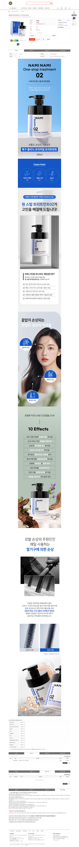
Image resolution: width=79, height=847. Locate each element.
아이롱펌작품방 (40, 8)
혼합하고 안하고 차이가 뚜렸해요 (63, 25)
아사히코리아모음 (24, 8)
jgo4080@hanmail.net (40, 839)
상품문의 (47, 50)
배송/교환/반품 (62, 50)
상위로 (74, 23)
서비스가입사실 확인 (56, 840)
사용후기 (32, 50)
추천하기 (48, 39)
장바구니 (74, 13)
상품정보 (16, 50)
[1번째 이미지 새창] (18, 44)
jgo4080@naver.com (14, 839)
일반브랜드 (29, 8)
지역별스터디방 (46, 8)
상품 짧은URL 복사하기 (22, 40)
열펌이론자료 (35, 8)
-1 (41, 33)
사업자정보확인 (40, 837)
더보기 (68, 20)
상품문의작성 (65, 783)
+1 (39, 33)
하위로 (74, 25)
